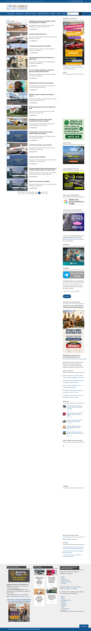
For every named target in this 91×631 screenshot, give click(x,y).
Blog (7, 1)
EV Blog (66, 542)
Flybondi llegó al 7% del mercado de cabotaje (41, 83)
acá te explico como (23, 596)
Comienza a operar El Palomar (37, 157)
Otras (63, 13)
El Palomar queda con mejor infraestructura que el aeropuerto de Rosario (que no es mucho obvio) (42, 169)
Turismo (52, 13)
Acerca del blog (12, 1)
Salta (74, 587)
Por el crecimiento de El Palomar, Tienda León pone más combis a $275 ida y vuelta (41, 70)
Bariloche (68, 587)
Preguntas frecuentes (39, 1)
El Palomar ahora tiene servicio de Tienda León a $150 (42, 107)
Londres (63, 583)
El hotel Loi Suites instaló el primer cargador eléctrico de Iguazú (73, 551)
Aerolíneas (11, 13)
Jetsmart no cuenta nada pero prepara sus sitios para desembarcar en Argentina (42, 21)
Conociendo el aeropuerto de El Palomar (40, 46)
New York (63, 602)
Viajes (58, 13)
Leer (39, 586)
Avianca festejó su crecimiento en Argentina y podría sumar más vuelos (75, 414)
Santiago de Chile (66, 582)
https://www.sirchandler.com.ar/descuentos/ (75, 359)
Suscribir (67, 296)
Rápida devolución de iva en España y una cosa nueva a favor (73, 396)
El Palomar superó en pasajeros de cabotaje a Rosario (41, 95)
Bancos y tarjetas (30, 13)
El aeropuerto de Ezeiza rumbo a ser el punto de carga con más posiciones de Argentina (73, 547)
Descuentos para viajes (29, 1)
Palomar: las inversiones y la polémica (39, 181)
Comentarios (69, 417)
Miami (63, 576)
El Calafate (74, 588)
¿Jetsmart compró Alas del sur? (37, 34)
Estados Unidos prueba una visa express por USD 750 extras (73, 391)
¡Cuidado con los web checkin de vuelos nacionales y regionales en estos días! (73, 376)
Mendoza (62, 588)
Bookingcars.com (16, 594)
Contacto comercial (20, 1)
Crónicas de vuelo (43, 13)
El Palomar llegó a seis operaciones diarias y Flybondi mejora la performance (41, 132)
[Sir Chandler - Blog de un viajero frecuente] (17, 7)
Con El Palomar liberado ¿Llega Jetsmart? (40, 145)
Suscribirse (84, 626)
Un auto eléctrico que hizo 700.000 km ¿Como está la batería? (72, 555)
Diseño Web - (35, 629)
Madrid (63, 578)
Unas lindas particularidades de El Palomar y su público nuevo (41, 58)
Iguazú (68, 588)
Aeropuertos (19, 13)
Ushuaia (79, 587)
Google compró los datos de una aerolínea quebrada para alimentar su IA (75, 433)
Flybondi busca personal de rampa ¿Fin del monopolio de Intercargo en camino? (40, 120)
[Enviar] (80, 13)
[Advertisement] (58, 7)
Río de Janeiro (65, 580)
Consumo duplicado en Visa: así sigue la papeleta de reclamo (73, 381)
